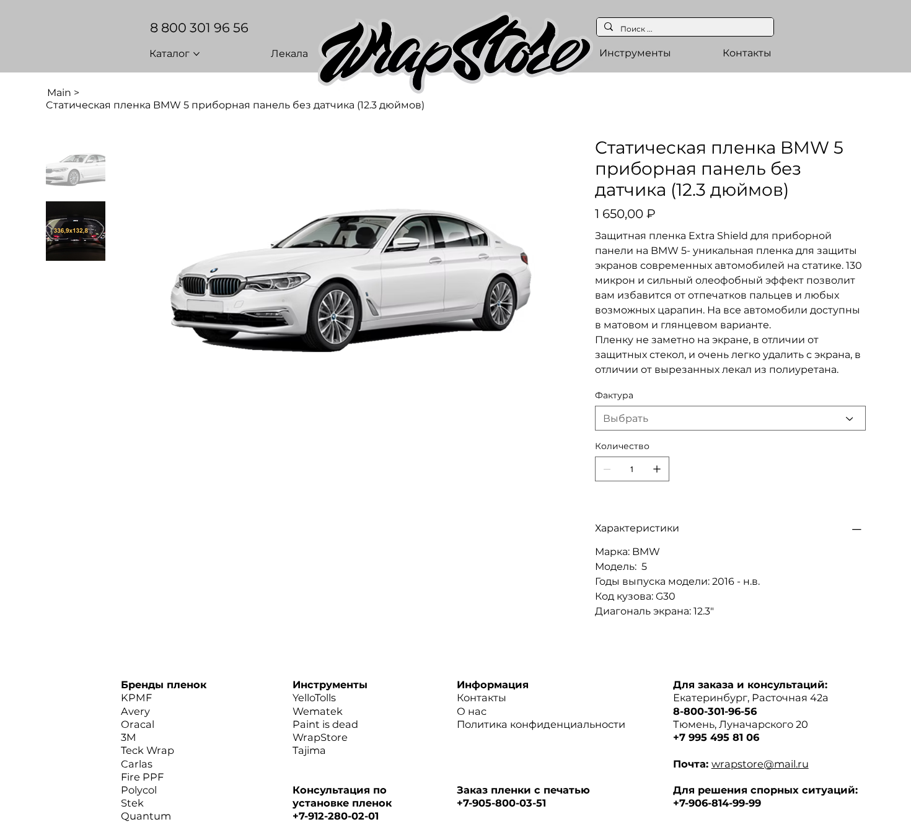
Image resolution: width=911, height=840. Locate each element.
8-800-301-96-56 (715, 711)
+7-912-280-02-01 (336, 816)
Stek (132, 803)
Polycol (139, 790)
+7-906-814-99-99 (717, 803)
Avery (135, 711)
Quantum (146, 816)
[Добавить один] (657, 469)
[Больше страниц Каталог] (196, 54)
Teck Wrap (147, 750)
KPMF (136, 697)
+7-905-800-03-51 (501, 803)
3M (128, 737)
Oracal (137, 724)
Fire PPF (142, 777)
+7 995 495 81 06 (716, 737)
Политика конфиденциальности (541, 724)
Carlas (136, 764)
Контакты (481, 697)
